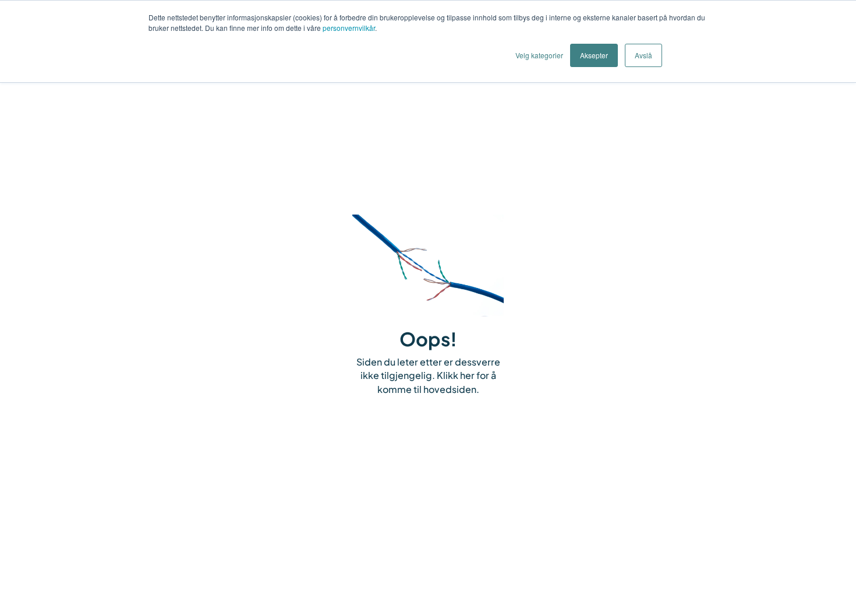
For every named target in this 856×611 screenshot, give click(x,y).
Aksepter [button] (594, 55)
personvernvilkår (349, 28)
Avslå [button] (643, 55)
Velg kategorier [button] (539, 55)
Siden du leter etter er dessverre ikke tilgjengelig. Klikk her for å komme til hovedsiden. (428, 376)
